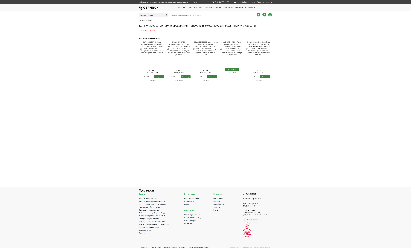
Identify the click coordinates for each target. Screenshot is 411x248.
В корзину (159, 77)
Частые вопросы (190, 220)
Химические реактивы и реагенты (152, 216)
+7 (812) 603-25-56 (221, 2)
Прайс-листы (228, 8)
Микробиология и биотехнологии (152, 221)
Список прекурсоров (192, 215)
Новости (216, 201)
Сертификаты (218, 204)
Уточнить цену (232, 69)
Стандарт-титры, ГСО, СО (149, 219)
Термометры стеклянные (149, 210)
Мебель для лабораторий (149, 227)
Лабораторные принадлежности (152, 201)
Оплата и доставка (195, 8)
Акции (218, 8)
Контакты (251, 8)
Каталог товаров (146, 15)
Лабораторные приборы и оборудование (155, 213)
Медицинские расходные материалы (153, 204)
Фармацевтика (145, 230)
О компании (180, 8)
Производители (240, 8)
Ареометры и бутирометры (150, 207)
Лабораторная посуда (147, 198)
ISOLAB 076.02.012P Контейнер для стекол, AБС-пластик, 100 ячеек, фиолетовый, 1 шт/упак (258, 44)
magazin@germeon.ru (246, 2)
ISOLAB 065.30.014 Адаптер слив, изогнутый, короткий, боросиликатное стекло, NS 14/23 (206, 44)
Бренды (142, 233)
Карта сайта (188, 223)
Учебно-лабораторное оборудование (153, 224)
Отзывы (216, 207)
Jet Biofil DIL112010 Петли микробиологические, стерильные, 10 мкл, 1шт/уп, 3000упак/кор (232, 44)
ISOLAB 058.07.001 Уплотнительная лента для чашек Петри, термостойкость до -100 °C (179, 44)
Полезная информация (193, 218)
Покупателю (208, 8)
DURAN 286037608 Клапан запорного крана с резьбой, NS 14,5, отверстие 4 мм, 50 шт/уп (152, 44)
